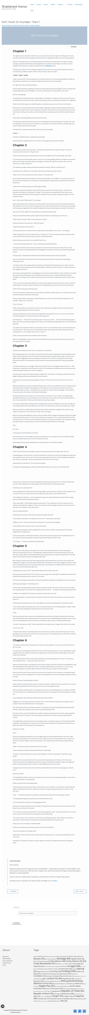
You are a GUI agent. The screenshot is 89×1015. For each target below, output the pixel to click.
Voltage (50, 1001)
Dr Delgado (57, 966)
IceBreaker (50, 976)
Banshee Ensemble (62, 956)
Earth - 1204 (37, 969)
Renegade (57, 991)
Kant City (56, 978)
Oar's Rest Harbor (64, 986)
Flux (48, 971)
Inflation (70, 976)
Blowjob (38, 958)
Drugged (74, 966)
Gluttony (48, 974)
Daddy (80, 964)
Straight (57, 996)
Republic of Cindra (73, 990)
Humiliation (39, 976)
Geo (42, 974)
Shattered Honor (14, 6)
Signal (36, 996)
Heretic (74, 974)
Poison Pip (80, 988)
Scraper (76, 994)
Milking (66, 980)
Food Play (55, 971)
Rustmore (68, 993)
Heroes (46, 4)
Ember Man (66, 969)
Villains (53, 4)
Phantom (57, 988)
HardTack (66, 974)
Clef (58, 964)
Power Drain (36, 991)
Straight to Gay (69, 996)
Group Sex (57, 974)
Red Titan (48, 991)
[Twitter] (79, 1011)
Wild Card (57, 1001)
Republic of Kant (43, 993)
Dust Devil (83, 966)
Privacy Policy (7, 963)
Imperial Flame (60, 976)
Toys (59, 999)
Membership (78, 4)
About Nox (6, 956)
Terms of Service (7, 961)
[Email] (84, 1011)
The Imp (51, 999)
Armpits (49, 956)
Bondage (63, 958)
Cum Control (70, 964)
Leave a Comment (7, 25)
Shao (81, 994)
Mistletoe (63, 983)
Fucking (68, 971)
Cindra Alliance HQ (76, 961)
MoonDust (72, 983)
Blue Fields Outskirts (51, 959)
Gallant (80, 971)
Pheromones (67, 988)
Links (4, 965)
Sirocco (42, 996)
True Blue (68, 999)
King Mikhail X (68, 979)
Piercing (74, 988)
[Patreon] (75, 1011)
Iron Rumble (37, 979)
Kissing (76, 979)
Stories (39, 4)
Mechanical (57, 981)
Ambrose (43, 956)
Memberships (7, 958)
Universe (60, 4)
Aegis (36, 956)
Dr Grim (64, 966)
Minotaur (56, 983)
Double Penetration (49, 966)
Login (32, 10)
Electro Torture (54, 969)
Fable (74, 969)
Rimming (58, 994)
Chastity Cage (43, 961)
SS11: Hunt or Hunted (28, 25)
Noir (56, 986)
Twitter (54, 881)
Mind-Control (44, 983)
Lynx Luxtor (48, 981)
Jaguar (45, 979)
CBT (36, 961)
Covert (62, 964)
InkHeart (77, 976)
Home (32, 4)
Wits (64, 1001)
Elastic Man (45, 969)
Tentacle (42, 999)
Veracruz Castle (43, 1001)
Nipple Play (47, 985)
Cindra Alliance (57, 961)
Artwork (69, 4)
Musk (79, 983)
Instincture (83, 976)
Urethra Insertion (79, 999)
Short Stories (17, 25)
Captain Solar (77, 959)
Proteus (42, 991)
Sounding (48, 996)
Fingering (41, 971)
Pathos (49, 988)
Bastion (72, 956)
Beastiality (79, 956)
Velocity (36, 1001)
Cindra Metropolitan (44, 963)
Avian (54, 956)
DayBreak (38, 966)
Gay (36, 974)
